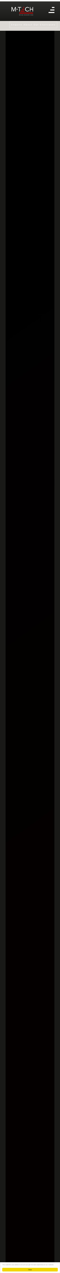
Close (30, 1270)
